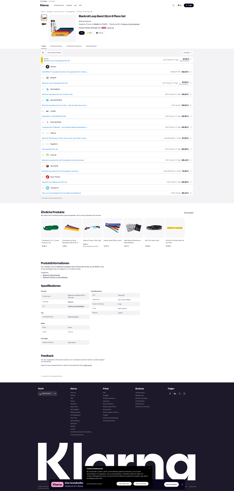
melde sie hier (87, 365)
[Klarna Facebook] (170, 393)
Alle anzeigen (188, 213)
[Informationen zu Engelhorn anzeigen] (43, 144)
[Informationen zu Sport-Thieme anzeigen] (43, 177)
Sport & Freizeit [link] (59, 11)
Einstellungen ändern (94, 484)
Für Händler (52, 1)
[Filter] (43, 52)
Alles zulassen (141, 484)
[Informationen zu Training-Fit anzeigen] (43, 188)
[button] (179, 5)
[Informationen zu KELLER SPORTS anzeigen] (43, 100)
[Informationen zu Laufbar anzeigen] (43, 111)
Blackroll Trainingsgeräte (51, 275)
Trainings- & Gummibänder (130, 24)
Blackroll (70, 302)
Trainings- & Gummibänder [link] (85, 11)
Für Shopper (43, 1)
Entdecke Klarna (59, 5)
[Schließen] (150, 468)
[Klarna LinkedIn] (175, 393)
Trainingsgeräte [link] (70, 11)
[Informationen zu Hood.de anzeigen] (43, 155)
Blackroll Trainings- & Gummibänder (55, 277)
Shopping (69, 5)
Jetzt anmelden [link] (171, 484)
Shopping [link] (49, 11)
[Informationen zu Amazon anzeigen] (43, 67)
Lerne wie (110, 28)
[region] (117, 477)
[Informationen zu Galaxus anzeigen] (43, 133)
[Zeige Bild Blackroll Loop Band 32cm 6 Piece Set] (44, 18)
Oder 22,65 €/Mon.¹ (184, 60)
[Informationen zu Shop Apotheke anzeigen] (43, 122)
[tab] (44, 46)
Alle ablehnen (124, 484)
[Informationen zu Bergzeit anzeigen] (43, 78)
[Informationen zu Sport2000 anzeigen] (43, 166)
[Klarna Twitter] (179, 393)
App (75, 5)
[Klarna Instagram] (184, 393)
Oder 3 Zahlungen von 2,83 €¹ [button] (90, 246)
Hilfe (80, 5)
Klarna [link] (43, 11)
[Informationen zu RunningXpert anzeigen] (43, 89)
